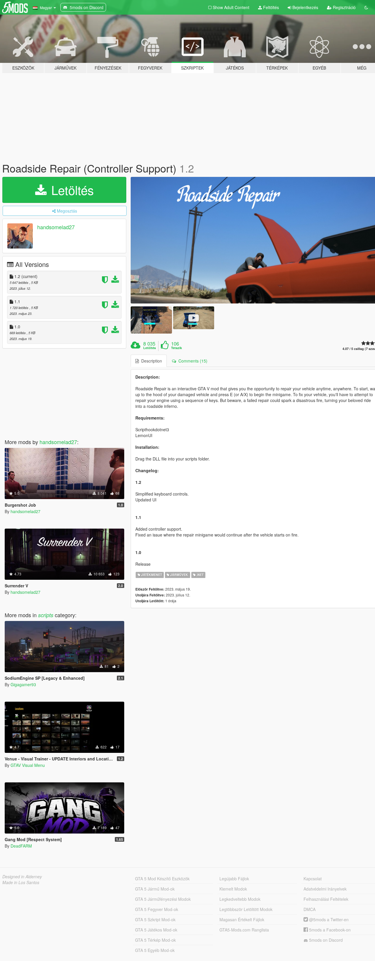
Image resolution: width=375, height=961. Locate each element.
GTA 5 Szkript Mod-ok (155, 919)
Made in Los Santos (20, 882)
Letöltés (71, 190)
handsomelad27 (56, 227)
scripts (45, 615)
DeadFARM (21, 846)
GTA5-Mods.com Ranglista (244, 930)
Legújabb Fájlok (234, 878)
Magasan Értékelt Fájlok (241, 919)
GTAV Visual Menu (28, 765)
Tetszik (176, 348)
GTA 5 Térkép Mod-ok (155, 940)
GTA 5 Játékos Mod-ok (156, 930)
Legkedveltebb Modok (239, 899)
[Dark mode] (366, 7)
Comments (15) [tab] (191, 361)
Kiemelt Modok (233, 889)
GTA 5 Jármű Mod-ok (155, 889)
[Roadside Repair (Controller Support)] (151, 320)
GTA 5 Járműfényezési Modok (163, 899)
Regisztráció (344, 7)
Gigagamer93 (23, 684)
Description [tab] (150, 361)
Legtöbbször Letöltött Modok (245, 909)
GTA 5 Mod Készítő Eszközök (162, 878)
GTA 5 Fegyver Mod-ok (156, 909)
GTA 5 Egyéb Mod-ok (155, 950)
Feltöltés (270, 7)
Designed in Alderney (22, 876)
